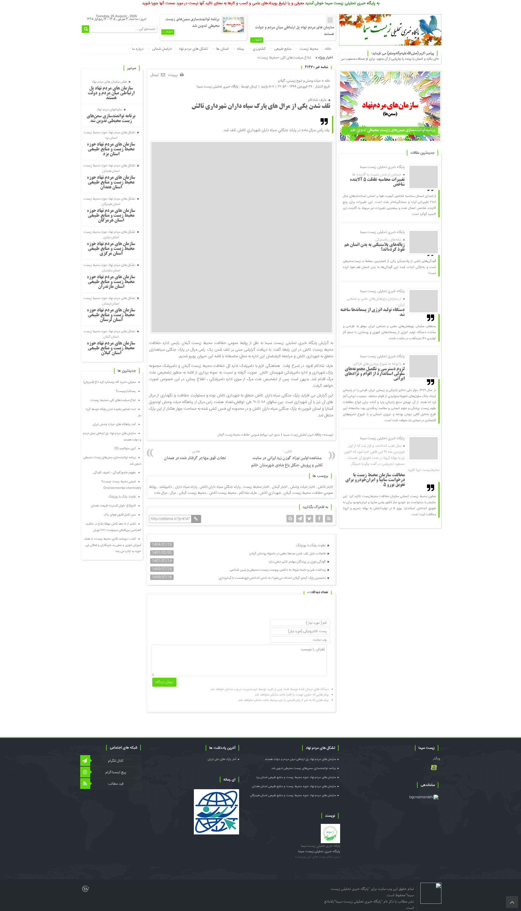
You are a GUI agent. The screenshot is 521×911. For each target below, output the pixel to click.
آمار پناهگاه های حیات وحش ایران (114, 424)
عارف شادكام (248, 493)
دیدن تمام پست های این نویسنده (317, 857)
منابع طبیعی (282, 49)
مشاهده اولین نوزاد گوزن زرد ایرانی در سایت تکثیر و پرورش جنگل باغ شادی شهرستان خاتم (287, 458)
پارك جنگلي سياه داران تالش (220, 487)
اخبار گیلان (279, 487)
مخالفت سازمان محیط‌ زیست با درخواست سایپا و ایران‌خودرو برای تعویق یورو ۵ (375, 480)
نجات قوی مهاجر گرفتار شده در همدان (195, 455)
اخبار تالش (325, 487)
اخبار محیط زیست (256, 487)
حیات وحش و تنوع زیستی (304, 81)
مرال (173, 493)
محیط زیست (309, 49)
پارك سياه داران (186, 487)
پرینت (174, 75)
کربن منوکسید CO (125, 448)
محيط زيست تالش (222, 493)
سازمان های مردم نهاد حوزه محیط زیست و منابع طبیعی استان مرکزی (111, 249)
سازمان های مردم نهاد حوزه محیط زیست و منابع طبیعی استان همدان (111, 182)
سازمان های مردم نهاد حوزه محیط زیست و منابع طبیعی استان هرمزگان (111, 216)
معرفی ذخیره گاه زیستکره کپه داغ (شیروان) (110, 382)
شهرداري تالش (270, 493)
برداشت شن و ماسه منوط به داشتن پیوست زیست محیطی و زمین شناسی (278, 570)
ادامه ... (257, 40)
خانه (328, 49)
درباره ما (138, 49)
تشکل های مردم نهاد (193, 49)
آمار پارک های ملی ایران (222, 759)
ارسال (154, 75)
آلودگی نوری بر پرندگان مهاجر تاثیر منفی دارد (298, 562)
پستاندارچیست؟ (126, 391)
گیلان (281, 81)
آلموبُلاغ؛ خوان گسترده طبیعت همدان (113, 505)
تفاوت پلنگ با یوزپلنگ (311, 545)
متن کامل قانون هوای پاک (120, 514)
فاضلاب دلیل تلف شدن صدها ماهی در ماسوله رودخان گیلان (288, 553)
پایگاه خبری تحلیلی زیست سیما (217, 86)
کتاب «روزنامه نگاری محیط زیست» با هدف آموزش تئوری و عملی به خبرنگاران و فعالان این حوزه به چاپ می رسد (112, 545)
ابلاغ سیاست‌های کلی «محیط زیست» (284, 58)
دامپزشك (165, 487)
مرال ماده (160, 493)
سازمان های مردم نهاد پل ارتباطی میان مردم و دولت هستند (111, 93)
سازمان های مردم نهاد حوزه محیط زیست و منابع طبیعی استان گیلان (111, 348)
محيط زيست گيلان (192, 493)
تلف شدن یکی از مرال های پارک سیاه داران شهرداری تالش (260, 106)
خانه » (325, 81)
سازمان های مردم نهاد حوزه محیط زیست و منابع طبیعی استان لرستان (111, 315)
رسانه (240, 49)
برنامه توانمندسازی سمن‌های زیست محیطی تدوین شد (392, 130)
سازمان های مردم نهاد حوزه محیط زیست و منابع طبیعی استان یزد (111, 149)
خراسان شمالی (162, 49)
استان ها (222, 49)
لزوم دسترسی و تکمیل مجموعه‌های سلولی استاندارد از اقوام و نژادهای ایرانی (375, 374)
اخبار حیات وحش (302, 487)
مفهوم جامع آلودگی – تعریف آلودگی (114, 472)
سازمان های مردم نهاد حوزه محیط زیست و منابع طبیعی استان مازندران (111, 282)
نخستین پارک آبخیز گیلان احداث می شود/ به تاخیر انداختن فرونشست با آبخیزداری (273, 578)
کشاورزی (259, 49)
